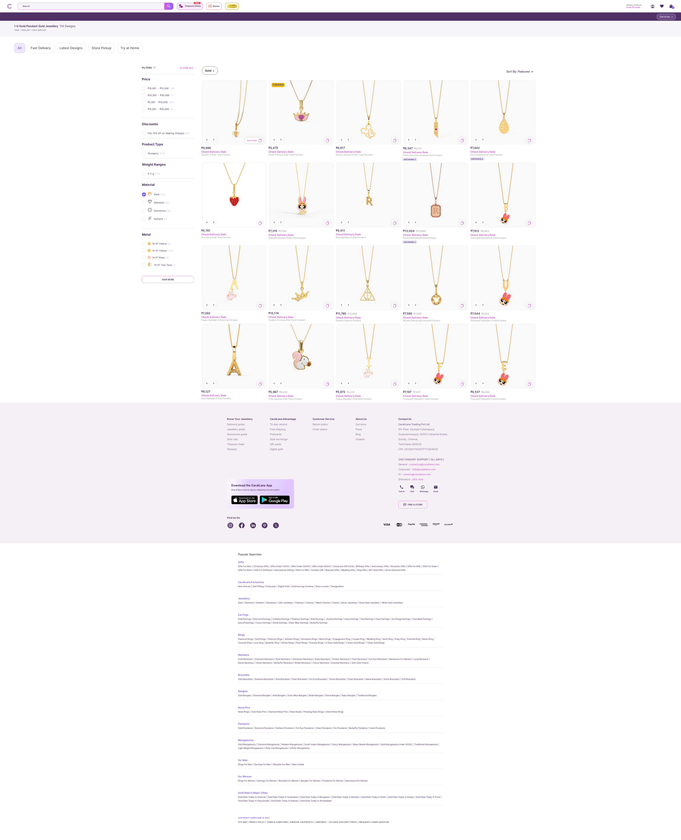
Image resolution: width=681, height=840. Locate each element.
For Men (243, 760)
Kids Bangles (279, 695)
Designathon (337, 586)
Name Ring (427, 639)
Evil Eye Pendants (305, 728)
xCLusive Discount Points (343, 822)
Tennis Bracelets (337, 679)
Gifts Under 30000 (300, 566)
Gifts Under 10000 (280, 566)
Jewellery (244, 598)
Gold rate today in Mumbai (345, 797)
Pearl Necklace (359, 659)
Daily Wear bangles (297, 695)
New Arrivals (244, 586)
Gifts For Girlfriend (263, 570)
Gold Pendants (245, 728)
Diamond (249, 602)
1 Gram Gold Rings (375, 642)
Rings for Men (245, 764)
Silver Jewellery (349, 602)
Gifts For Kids (413, 566)
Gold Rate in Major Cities (253, 792)
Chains (335, 602)
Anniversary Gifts (380, 566)
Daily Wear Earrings (298, 622)
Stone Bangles (332, 695)
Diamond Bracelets (264, 679)
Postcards (271, 586)
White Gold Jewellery (392, 602)
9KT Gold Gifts (376, 570)
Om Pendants (340, 728)
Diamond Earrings (262, 619)
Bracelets (243, 674)
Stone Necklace (264, 662)
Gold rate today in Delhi (373, 797)
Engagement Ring (341, 639)
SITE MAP (242, 822)
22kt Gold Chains (360, 662)
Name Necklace (246, 662)
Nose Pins (244, 707)
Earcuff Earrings (246, 622)
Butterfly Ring (272, 642)
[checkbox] (171, 88)
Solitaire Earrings (281, 619)
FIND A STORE (415, 504)
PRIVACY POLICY (257, 822)
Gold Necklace (245, 659)
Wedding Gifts (348, 570)
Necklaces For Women (400, 659)
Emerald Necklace (340, 662)
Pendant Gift (317, 570)
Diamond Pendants (264, 728)
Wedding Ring (373, 639)
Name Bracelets (373, 679)
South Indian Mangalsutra (317, 744)
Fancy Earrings (263, 622)
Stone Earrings (280, 622)
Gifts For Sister (430, 566)
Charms (310, 602)
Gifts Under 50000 (321, 566)
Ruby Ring (400, 639)
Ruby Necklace (322, 659)
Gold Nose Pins (258, 711)
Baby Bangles (348, 695)
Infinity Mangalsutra (300, 748)
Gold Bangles (244, 695)
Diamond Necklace (264, 659)
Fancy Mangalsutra (341, 744)
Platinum (299, 602)
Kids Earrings (317, 619)
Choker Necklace (341, 659)
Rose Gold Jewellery (369, 602)
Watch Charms (323, 602)
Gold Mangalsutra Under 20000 (396, 744)
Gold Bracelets (245, 679)
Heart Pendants (377, 728)
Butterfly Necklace (283, 662)
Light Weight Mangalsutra (250, 748)
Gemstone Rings (309, 639)
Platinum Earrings (300, 619)
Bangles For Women (310, 780)
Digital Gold (283, 586)
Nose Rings (243, 711)
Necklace (243, 654)
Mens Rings (325, 639)
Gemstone (271, 602)
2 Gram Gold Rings (355, 642)
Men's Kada (298, 764)
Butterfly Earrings (318, 622)
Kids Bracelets (283, 679)
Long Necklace (420, 659)
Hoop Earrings (351, 619)
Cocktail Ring (244, 642)
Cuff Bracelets (408, 679)
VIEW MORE (168, 279)
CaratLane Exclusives (251, 582)
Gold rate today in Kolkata (284, 800)
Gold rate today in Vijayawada (253, 800)
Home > (17, 30)
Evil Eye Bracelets (318, 679)
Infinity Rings (287, 642)
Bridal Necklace (303, 662)
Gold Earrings (244, 619)
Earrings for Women (267, 780)
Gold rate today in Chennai (252, 797)
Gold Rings (260, 639)
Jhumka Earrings (334, 619)
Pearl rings (301, 642)
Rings (241, 634)
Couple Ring (358, 639)
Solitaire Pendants (285, 728)
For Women (245, 776)
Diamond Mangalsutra (268, 744)
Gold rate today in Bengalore (315, 797)
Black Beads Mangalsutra (365, 744)
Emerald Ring (413, 639)
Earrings (243, 614)
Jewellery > (26, 30)
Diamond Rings (245, 639)
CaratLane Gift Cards (343, 566)
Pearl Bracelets (299, 679)
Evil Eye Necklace (378, 659)
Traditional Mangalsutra (426, 744)
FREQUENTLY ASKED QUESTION (374, 822)
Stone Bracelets (391, 679)
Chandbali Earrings (421, 619)
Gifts (241, 562)
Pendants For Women (332, 780)
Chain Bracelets (355, 679)
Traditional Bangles (367, 695)
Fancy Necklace (321, 662)
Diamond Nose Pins (278, 711)
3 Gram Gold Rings (334, 642)
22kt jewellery (285, 602)
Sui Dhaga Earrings (400, 619)
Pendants (244, 723)
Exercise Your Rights (301, 822)
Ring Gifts (362, 570)
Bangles (243, 691)
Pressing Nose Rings (313, 711)
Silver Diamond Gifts (395, 570)
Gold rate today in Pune (428, 797)
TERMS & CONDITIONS (277, 822)
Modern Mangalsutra (292, 744)
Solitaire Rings (292, 639)
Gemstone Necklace (302, 659)
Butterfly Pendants (358, 728)
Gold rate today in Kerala (401, 797)
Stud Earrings (366, 619)
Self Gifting (258, 586)
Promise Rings (316, 642)
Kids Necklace (283, 659)
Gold (240, 602)
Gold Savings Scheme (302, 586)
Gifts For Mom (245, 570)
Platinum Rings (275, 639)
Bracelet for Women (289, 780)
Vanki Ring (387, 639)
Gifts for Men (244, 566)
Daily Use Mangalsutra (276, 748)
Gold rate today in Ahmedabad (315, 800)
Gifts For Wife (302, 570)
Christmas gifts (260, 566)
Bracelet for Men (281, 764)
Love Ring (258, 642)
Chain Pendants (323, 728)
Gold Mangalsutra (247, 744)
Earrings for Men (262, 764)
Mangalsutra (245, 740)
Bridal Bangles (316, 695)
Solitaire (260, 602)
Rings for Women (246, 780)
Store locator (322, 586)
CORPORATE (321, 822)
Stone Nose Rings (334, 711)
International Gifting (284, 570)
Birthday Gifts (362, 566)
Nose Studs (295, 711)
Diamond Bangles (262, 695)
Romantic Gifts (398, 566)
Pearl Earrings (382, 619)
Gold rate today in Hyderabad (283, 797)
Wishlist (662, 6)
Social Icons (401, 487)
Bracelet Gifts (332, 570)
